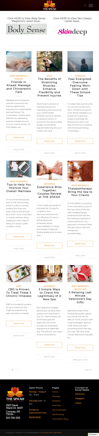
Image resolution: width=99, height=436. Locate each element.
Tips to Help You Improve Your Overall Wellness (18, 188)
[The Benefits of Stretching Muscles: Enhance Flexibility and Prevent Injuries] (49, 61)
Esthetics (56, 401)
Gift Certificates (59, 410)
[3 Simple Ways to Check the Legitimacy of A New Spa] (49, 273)
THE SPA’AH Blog (60, 419)
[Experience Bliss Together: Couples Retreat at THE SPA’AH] (49, 170)
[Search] (84, 5)
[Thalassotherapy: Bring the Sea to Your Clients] (80, 171)
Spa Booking (58, 414)
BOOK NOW (35, 417)
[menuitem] (84, 5)
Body (12, 76)
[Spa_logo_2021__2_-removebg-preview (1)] (49, 5)
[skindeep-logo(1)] (72, 32)
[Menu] (89, 5)
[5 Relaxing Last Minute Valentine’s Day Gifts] (80, 273)
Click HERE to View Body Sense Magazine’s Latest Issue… (26, 20)
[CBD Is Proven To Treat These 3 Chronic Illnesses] (19, 273)
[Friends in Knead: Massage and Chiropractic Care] (19, 61)
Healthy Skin (80, 289)
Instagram (80, 76)
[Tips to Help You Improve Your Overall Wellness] (19, 169)
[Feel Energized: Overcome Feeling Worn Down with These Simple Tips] (80, 61)
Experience (21, 76)
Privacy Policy (48, 432)
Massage (18, 79)
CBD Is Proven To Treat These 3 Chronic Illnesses (19, 292)
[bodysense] (26, 29)
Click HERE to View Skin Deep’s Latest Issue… (72, 20)
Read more (19, 137)
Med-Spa (56, 405)
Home (55, 392)
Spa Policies (57, 432)
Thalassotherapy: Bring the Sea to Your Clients (80, 192)
